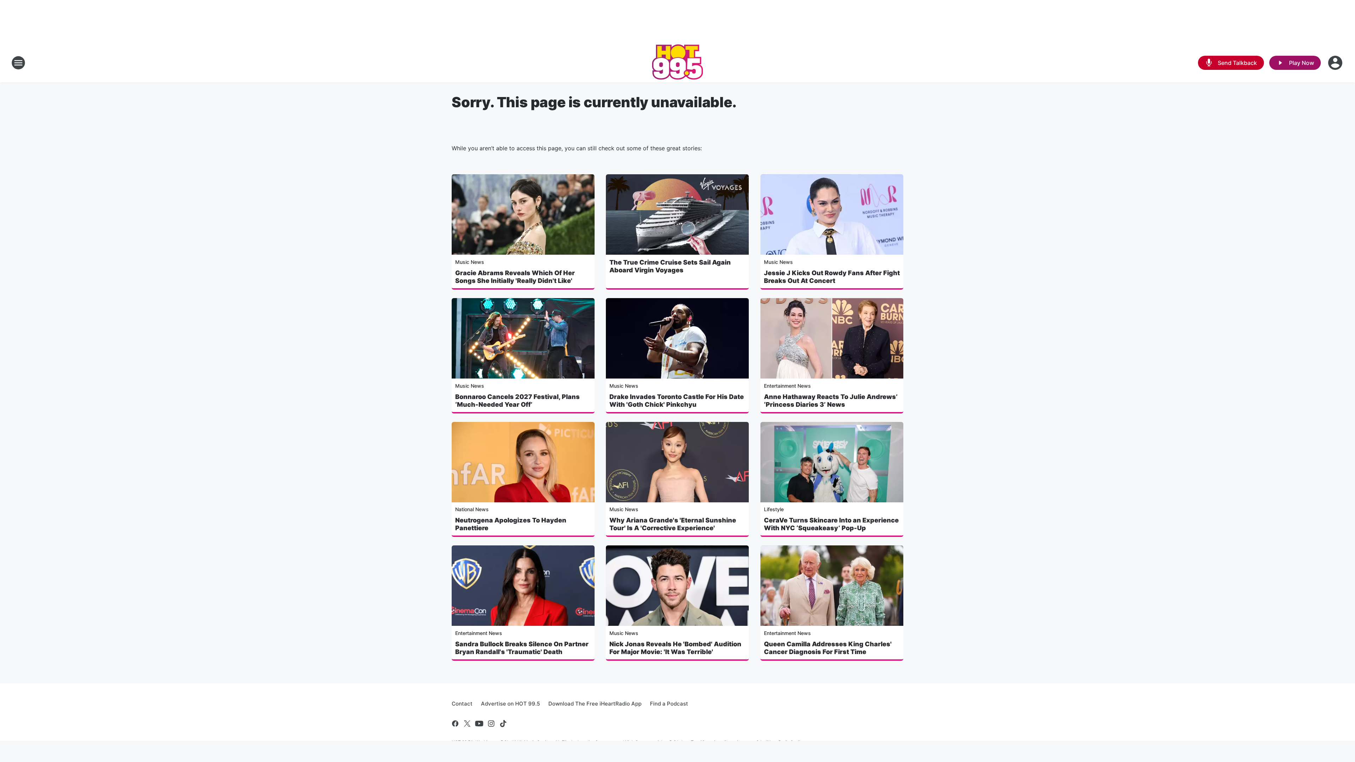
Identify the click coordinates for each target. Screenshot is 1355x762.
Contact (462, 703)
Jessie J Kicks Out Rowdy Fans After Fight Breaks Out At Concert (832, 276)
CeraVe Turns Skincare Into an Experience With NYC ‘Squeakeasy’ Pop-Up (831, 524)
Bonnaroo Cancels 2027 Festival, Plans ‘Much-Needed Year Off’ (517, 400)
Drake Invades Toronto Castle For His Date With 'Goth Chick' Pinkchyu (676, 400)
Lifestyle (774, 509)
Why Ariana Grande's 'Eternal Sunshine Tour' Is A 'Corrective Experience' (672, 524)
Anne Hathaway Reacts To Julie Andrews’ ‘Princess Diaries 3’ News (831, 400)
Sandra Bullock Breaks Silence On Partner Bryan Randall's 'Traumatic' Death (522, 647)
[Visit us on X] (467, 723)
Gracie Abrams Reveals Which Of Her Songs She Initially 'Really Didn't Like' (515, 276)
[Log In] (1336, 63)
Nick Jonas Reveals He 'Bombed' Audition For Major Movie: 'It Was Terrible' (675, 647)
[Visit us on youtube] (479, 723)
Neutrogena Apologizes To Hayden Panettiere (510, 524)
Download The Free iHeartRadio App (595, 703)
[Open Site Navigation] (18, 63)
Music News (469, 262)
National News (472, 509)
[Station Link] (677, 62)
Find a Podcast (669, 703)
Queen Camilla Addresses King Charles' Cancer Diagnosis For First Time (828, 647)
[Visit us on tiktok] (503, 723)
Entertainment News (787, 386)
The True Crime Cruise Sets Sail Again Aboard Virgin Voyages (670, 266)
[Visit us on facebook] (455, 723)
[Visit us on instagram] (491, 723)
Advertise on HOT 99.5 (510, 703)
